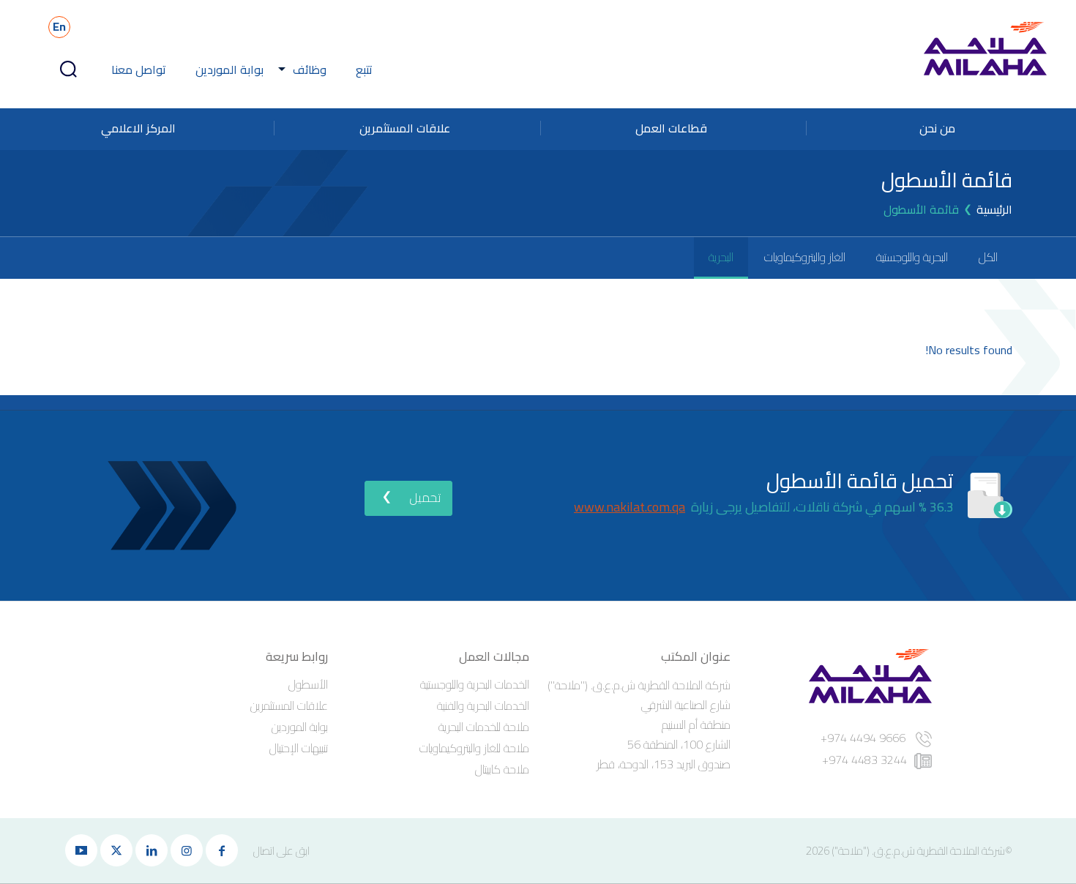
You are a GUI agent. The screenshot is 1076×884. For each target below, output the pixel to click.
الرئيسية (994, 209)
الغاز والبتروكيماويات (804, 257)
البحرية (721, 257)
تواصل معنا (138, 69)
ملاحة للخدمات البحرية (483, 727)
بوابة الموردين (229, 69)
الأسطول (308, 684)
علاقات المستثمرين (404, 128)
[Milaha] (985, 48)
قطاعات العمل (671, 128)
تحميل (425, 497)
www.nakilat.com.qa (629, 507)
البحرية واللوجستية (912, 257)
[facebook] (222, 850)
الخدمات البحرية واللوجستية (474, 684)
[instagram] (187, 850)
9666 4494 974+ (864, 738)
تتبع (364, 69)
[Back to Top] (31, 818)
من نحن (937, 128)
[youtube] (81, 850)
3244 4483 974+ (864, 760)
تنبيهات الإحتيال (298, 748)
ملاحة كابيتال (502, 769)
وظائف (309, 69)
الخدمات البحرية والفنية (483, 705)
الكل (988, 257)
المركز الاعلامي (138, 128)
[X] (116, 850)
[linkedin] (151, 850)
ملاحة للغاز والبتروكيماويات (474, 748)
